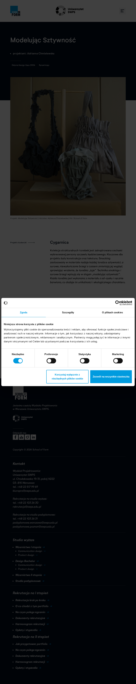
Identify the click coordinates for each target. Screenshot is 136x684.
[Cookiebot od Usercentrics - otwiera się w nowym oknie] (117, 302)
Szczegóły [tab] (68, 312)
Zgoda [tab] (23, 312)
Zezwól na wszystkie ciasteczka (111, 376)
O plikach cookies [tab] (112, 312)
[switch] (51, 360)
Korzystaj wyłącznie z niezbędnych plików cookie (67, 376)
